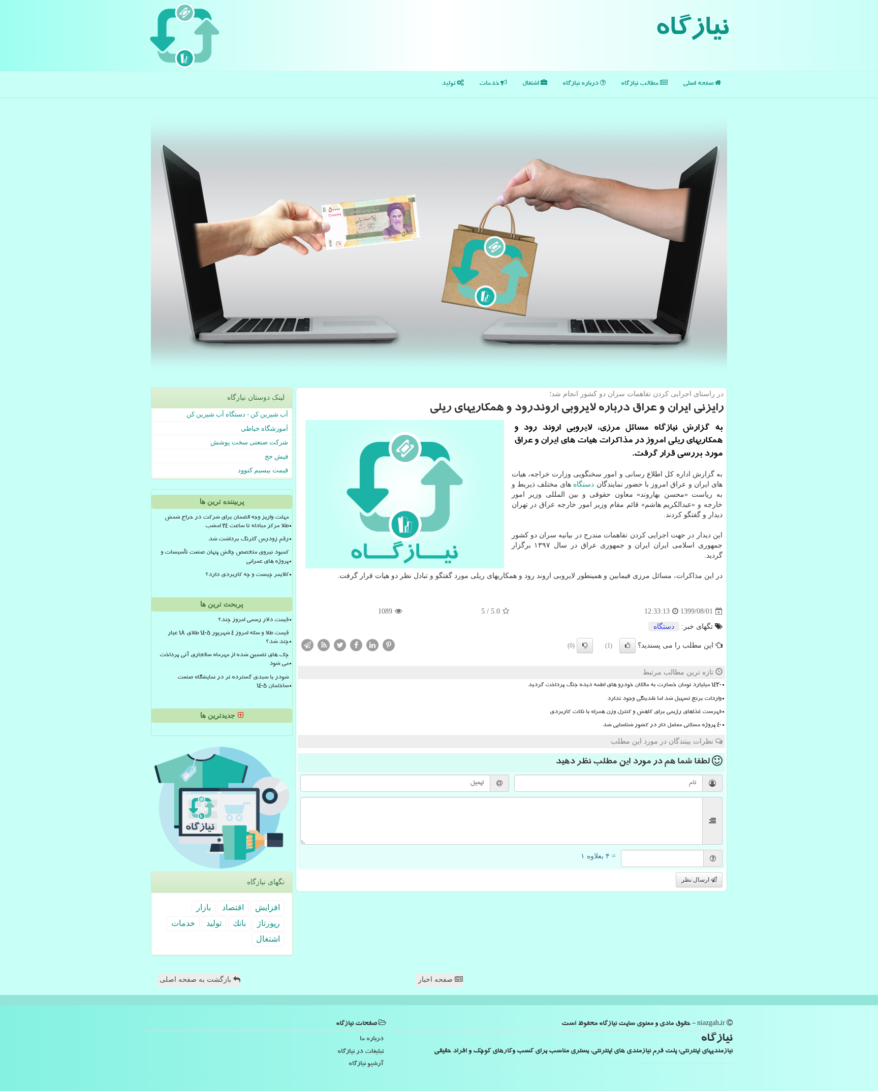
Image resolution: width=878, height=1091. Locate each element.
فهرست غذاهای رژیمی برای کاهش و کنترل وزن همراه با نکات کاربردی (636, 713)
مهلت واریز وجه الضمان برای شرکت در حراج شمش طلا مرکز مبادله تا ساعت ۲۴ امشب (227, 522)
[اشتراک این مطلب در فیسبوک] (356, 645)
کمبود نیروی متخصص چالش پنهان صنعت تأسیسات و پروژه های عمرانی (225, 557)
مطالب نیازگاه (640, 84)
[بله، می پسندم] (627, 645)
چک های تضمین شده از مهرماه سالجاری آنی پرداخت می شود (224, 660)
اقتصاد (233, 907)
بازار (203, 907)
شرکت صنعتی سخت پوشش (249, 442)
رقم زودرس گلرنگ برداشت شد (248, 540)
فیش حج (276, 456)
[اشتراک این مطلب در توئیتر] (340, 645)
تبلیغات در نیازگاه (360, 1052)
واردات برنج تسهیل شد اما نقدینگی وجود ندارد (664, 699)
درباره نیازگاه (581, 84)
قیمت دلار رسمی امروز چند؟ (253, 621)
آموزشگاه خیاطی (264, 428)
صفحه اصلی (699, 84)
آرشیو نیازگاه (366, 1064)
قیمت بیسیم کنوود (263, 470)
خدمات (489, 84)
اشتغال (531, 84)
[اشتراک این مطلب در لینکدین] (372, 645)
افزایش (267, 907)
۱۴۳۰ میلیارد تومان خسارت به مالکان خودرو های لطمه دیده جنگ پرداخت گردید (625, 686)
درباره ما (372, 1039)
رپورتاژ (268, 923)
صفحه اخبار (436, 979)
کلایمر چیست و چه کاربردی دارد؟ (247, 575)
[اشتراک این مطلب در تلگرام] (307, 645)
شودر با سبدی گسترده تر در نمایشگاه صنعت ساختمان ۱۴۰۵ (233, 682)
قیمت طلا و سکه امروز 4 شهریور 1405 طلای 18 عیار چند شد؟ (228, 638)
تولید (449, 84)
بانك (239, 923)
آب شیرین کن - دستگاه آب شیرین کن (237, 414)
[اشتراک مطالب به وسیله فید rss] (324, 645)
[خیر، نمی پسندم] (585, 645)
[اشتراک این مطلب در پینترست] (389, 645)
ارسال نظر (696, 879)
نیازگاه (692, 30)
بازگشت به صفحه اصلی (196, 979)
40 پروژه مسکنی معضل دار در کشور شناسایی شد (662, 726)
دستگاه (583, 484)
